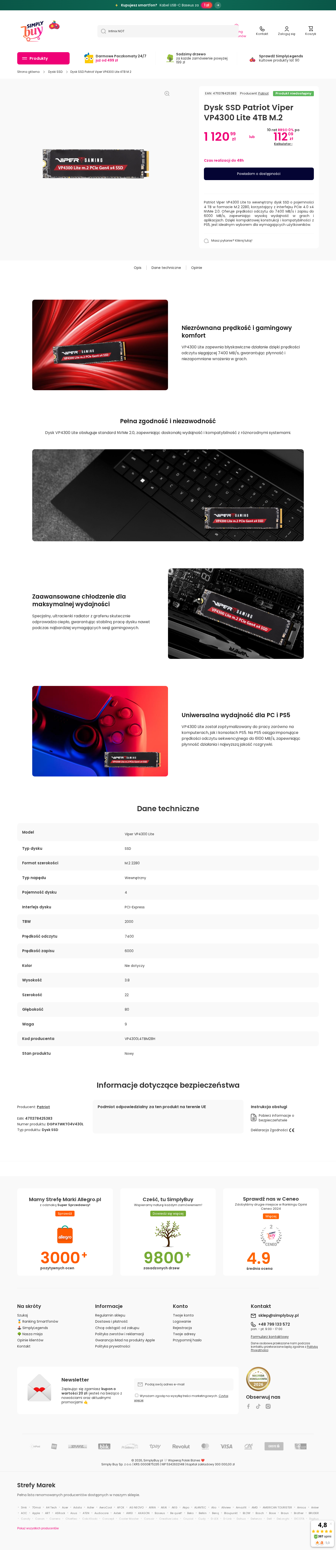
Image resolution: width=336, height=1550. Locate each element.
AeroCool (105, 1507)
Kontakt (24, 1346)
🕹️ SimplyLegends (32, 1327)
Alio (213, 1507)
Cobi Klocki (89, 1519)
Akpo (186, 1507)
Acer (65, 1507)
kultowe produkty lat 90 (281, 58)
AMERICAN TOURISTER (277, 1507)
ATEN (86, 1513)
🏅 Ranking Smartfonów (37, 1321)
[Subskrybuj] (227, 1384)
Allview (226, 1507)
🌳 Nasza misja (30, 1334)
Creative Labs (168, 1519)
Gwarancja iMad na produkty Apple (125, 1340)
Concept (108, 1519)
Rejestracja (182, 1327)
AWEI (129, 1513)
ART (47, 1513)
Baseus (160, 1513)
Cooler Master (129, 1519)
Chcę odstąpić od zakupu (117, 1327)
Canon (40, 1519)
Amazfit (241, 1507)
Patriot (263, 93)
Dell (269, 1519)
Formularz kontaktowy (270, 1336)
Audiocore (101, 1513)
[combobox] (168, 31)
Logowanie (182, 1321)
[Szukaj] (101, 31)
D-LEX (214, 1519)
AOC (24, 1513)
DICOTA (299, 1519)
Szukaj (22, 1315)
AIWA (152, 1507)
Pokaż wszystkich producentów (38, 1528)
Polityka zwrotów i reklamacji (119, 1334)
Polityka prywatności (112, 1346)
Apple (36, 1513)
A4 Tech (51, 1507)
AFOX (120, 1507)
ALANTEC (200, 1507)
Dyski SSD (55, 72)
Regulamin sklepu (110, 1315)
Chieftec (71, 1519)
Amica (301, 1507)
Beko (190, 1513)
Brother (299, 1513)
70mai (36, 1507)
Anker (315, 1507)
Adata (77, 1507)
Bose (272, 1513)
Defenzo (256, 1519)
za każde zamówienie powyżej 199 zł (202, 58)
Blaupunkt (231, 1513)
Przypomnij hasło (187, 1340)
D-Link (227, 1519)
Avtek (117, 1513)
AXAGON (144, 1513)
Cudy (202, 1519)
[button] (311, 31)
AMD (255, 1507)
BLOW (246, 1513)
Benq (215, 1513)
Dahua (241, 1519)
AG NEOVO (136, 1507)
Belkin (203, 1513)
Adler (90, 1507)
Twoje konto (183, 1315)
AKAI (164, 1507)
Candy (25, 1519)
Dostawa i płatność (111, 1321)
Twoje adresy (184, 1334)
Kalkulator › (283, 144)
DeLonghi (283, 1519)
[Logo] (32, 31)
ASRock (60, 1513)
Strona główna (28, 72)
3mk (24, 1507)
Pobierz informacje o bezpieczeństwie (276, 1117)
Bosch (260, 1513)
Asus (73, 1513)
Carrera (54, 1519)
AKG (174, 1507)
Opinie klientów (30, 1340)
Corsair (149, 1519)
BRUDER (314, 1513)
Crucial (188, 1519)
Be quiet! (176, 1513)
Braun (285, 1513)
